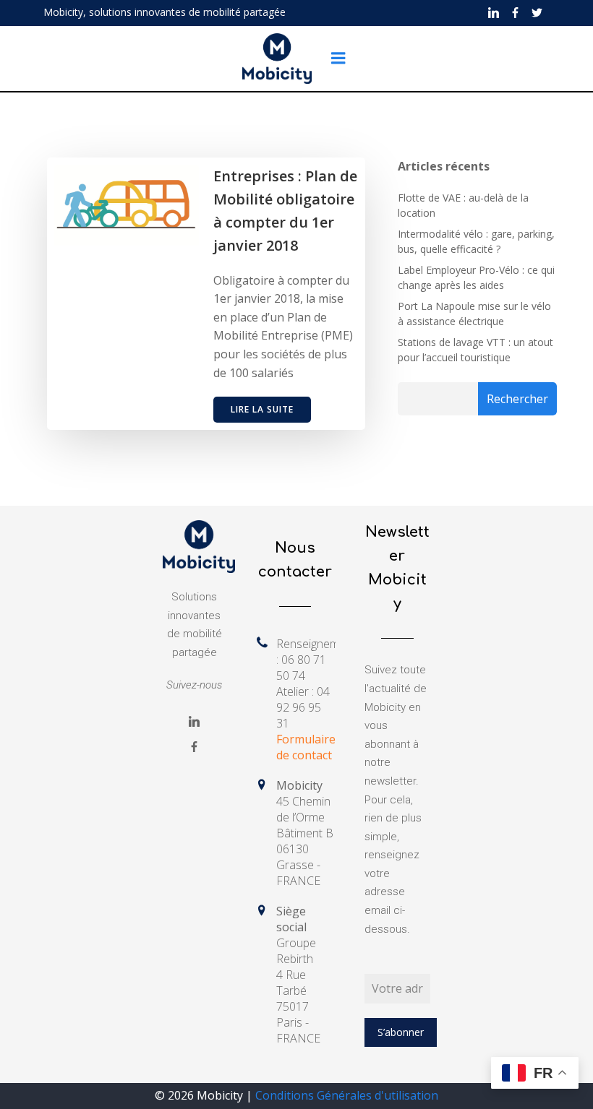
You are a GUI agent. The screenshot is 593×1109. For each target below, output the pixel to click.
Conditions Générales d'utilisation (346, 1095)
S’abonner (400, 1032)
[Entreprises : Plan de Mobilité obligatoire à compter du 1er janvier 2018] (126, 204)
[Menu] (338, 58)
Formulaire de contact (306, 747)
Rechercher (517, 399)
